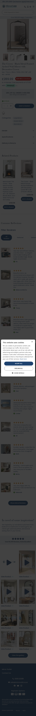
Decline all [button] (19, 368)
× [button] (32, 342)
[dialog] (18, 358)
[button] (18, 373)
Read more (23, 359)
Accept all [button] (18, 363)
